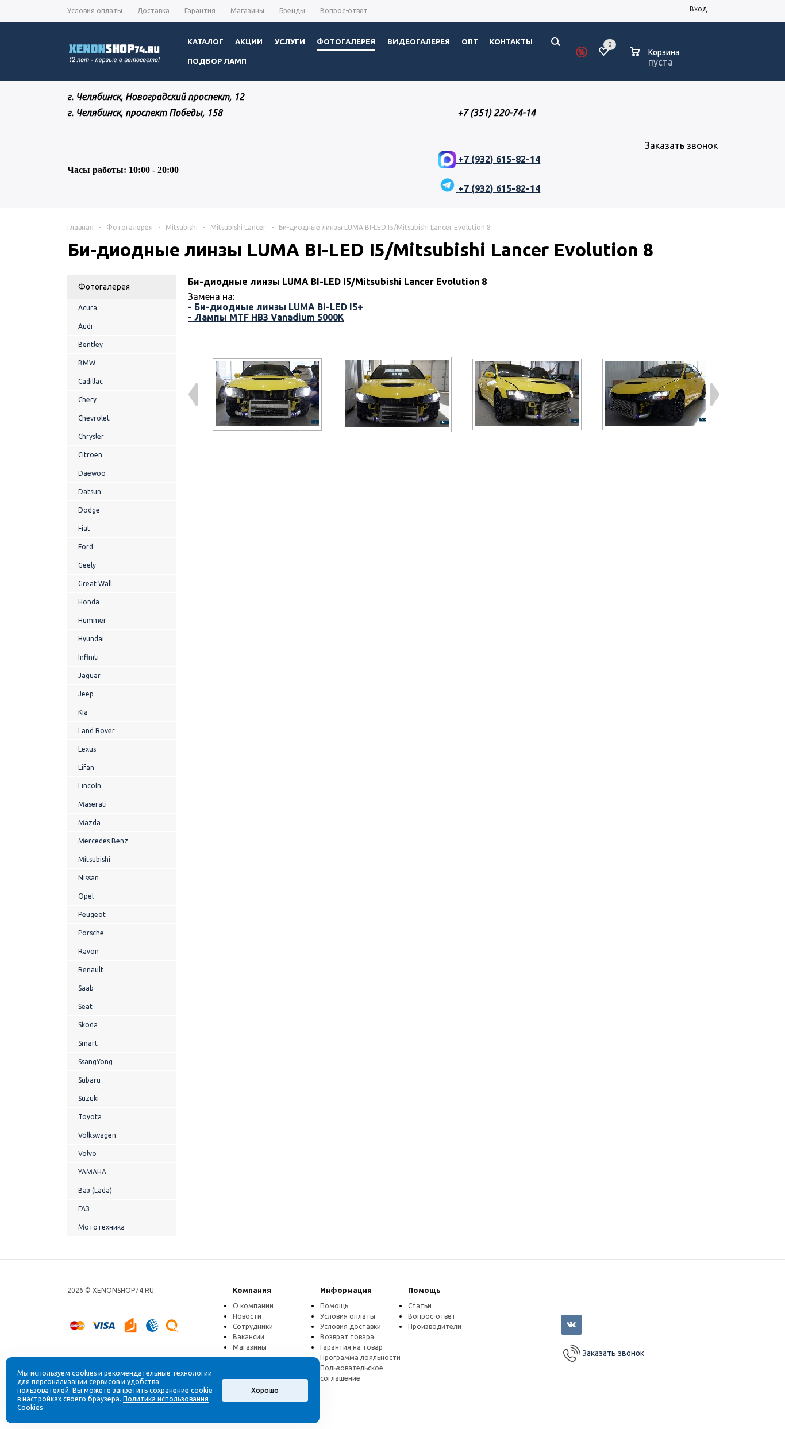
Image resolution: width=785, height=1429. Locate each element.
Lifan (86, 767)
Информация (346, 1290)
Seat (85, 1006)
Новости (247, 1316)
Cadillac (90, 381)
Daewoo (92, 473)
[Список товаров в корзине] (656, 60)
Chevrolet (94, 418)
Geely (87, 565)
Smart (88, 1043)
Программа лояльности (360, 1357)
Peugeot (92, 914)
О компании (253, 1305)
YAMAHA (92, 1172)
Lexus (87, 749)
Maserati (92, 804)
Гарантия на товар (351, 1347)
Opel (86, 896)
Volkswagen (97, 1135)
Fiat (84, 528)
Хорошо (265, 1390)
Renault (90, 969)
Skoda (88, 1025)
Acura (87, 307)
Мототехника (101, 1227)
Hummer (92, 620)
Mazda (89, 822)
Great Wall (95, 583)
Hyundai (91, 638)
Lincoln (89, 785)
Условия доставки (350, 1326)
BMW (86, 363)
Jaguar (89, 675)
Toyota (90, 1116)
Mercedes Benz (103, 841)
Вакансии (248, 1337)
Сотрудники (253, 1326)
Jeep (86, 694)
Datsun (89, 491)
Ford (85, 546)
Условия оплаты (347, 1316)
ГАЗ (84, 1208)
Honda (88, 602)
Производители (434, 1326)
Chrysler (91, 436)
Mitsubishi (94, 859)
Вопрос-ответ (432, 1316)
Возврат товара (347, 1337)
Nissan (88, 877)
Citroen (90, 455)
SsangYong (95, 1061)
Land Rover (96, 730)
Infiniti (88, 657)
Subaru (89, 1080)
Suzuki (88, 1098)
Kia (83, 712)
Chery (87, 399)
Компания (252, 1290)
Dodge (89, 510)
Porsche (91, 933)
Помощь (424, 1290)
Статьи (420, 1305)
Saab (86, 988)
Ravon (88, 951)
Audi (85, 326)
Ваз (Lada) (95, 1190)
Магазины (250, 1347)
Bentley (90, 344)
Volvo (87, 1153)
